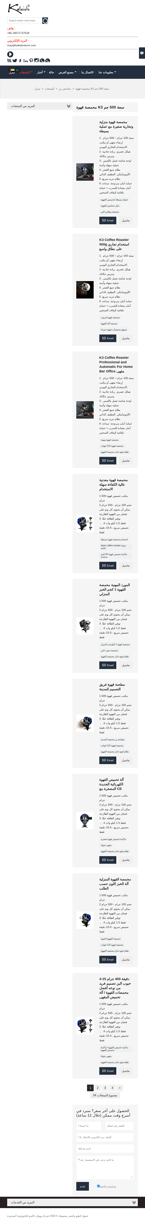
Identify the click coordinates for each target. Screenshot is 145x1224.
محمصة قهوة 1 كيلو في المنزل (115, 644)
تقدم (82, 1186)
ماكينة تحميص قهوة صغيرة (113, 839)
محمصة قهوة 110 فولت (112, 446)
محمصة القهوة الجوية (110, 938)
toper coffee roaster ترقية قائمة (113, 546)
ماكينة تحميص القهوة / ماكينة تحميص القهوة (114, 1048)
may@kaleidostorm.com (21, 45)
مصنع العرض (66, 72)
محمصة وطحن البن (110, 211)
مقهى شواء (106, 845)
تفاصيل (126, 220)
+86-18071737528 (18, 32)
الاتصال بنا (87, 72)
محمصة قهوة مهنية (109, 439)
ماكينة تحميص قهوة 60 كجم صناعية (114, 555)
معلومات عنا (106, 72)
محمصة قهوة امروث (110, 317)
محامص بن (65, 88)
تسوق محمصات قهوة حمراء (114, 329)
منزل (37, 88)
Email (107, 220)
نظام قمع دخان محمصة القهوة (115, 452)
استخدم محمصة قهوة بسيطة (114, 539)
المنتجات (24, 72)
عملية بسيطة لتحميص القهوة (114, 199)
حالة (51, 72)
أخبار (40, 72)
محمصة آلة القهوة (109, 323)
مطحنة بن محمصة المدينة (112, 739)
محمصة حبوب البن (109, 650)
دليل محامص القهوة (110, 205)
